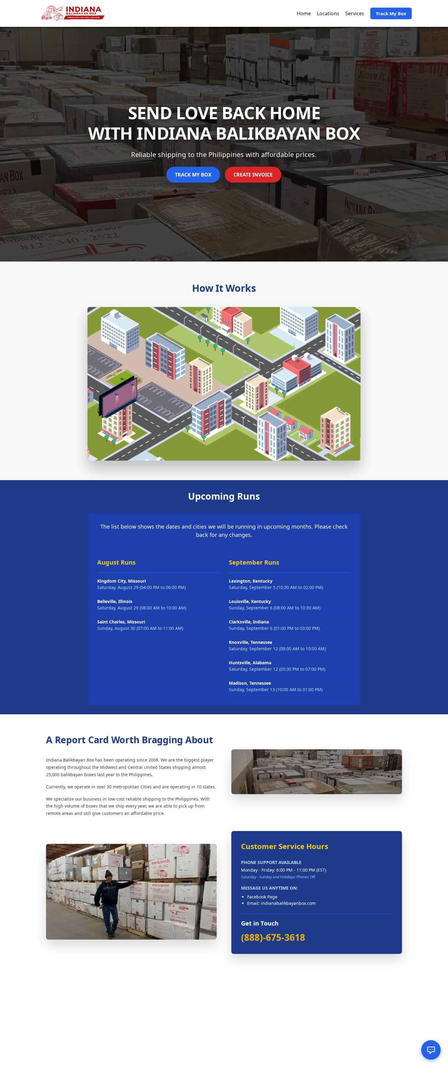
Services (354, 13)
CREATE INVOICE (253, 174)
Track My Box (391, 13)
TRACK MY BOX (193, 174)
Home (304, 13)
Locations (328, 13)
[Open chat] (431, 1050)
